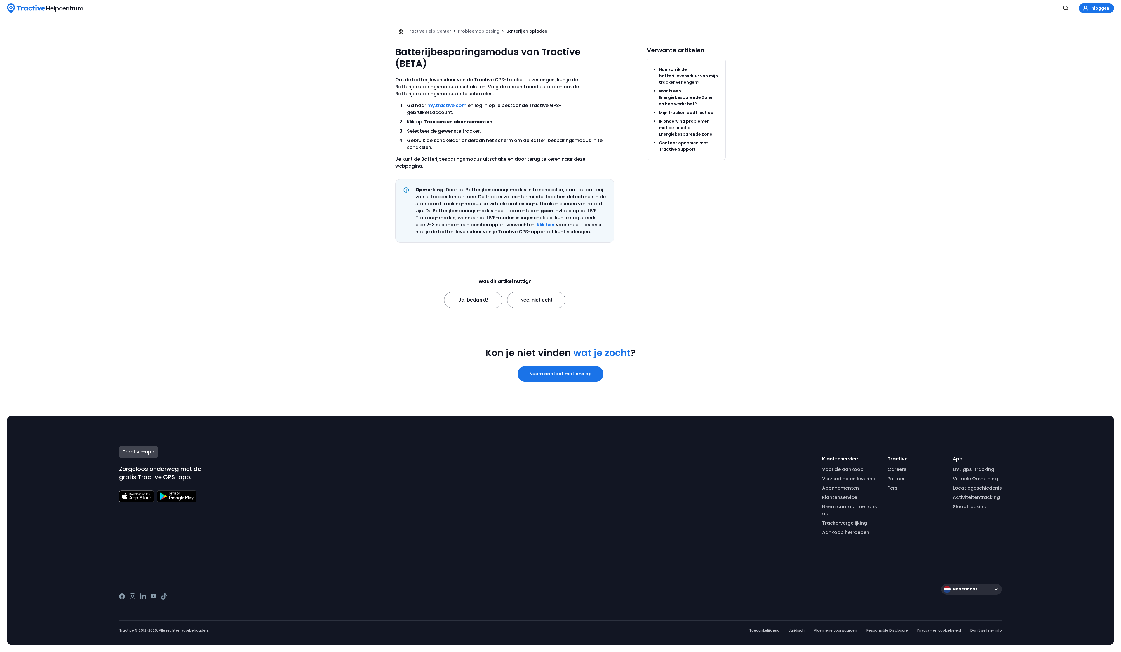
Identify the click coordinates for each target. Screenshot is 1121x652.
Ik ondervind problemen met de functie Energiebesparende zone (685, 127)
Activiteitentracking (976, 497)
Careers (896, 469)
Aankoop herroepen (845, 532)
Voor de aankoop (843, 469)
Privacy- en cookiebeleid (939, 630)
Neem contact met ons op (560, 373)
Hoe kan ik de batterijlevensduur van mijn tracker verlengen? (688, 75)
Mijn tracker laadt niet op (686, 112)
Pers (892, 488)
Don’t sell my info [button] (986, 630)
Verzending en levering (848, 478)
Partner (896, 478)
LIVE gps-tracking (973, 469)
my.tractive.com (446, 105)
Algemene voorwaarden (835, 630)
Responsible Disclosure (887, 630)
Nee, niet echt (536, 300)
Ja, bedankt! (473, 300)
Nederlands (965, 589)
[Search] (1065, 8)
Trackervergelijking (844, 523)
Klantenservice (839, 497)
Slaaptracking (969, 506)
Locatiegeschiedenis (977, 488)
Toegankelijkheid (764, 630)
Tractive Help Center (429, 31)
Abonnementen (840, 488)
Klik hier (546, 224)
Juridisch (797, 630)
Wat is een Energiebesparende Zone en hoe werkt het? (686, 97)
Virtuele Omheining (975, 478)
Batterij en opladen (526, 31)
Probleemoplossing (478, 31)
